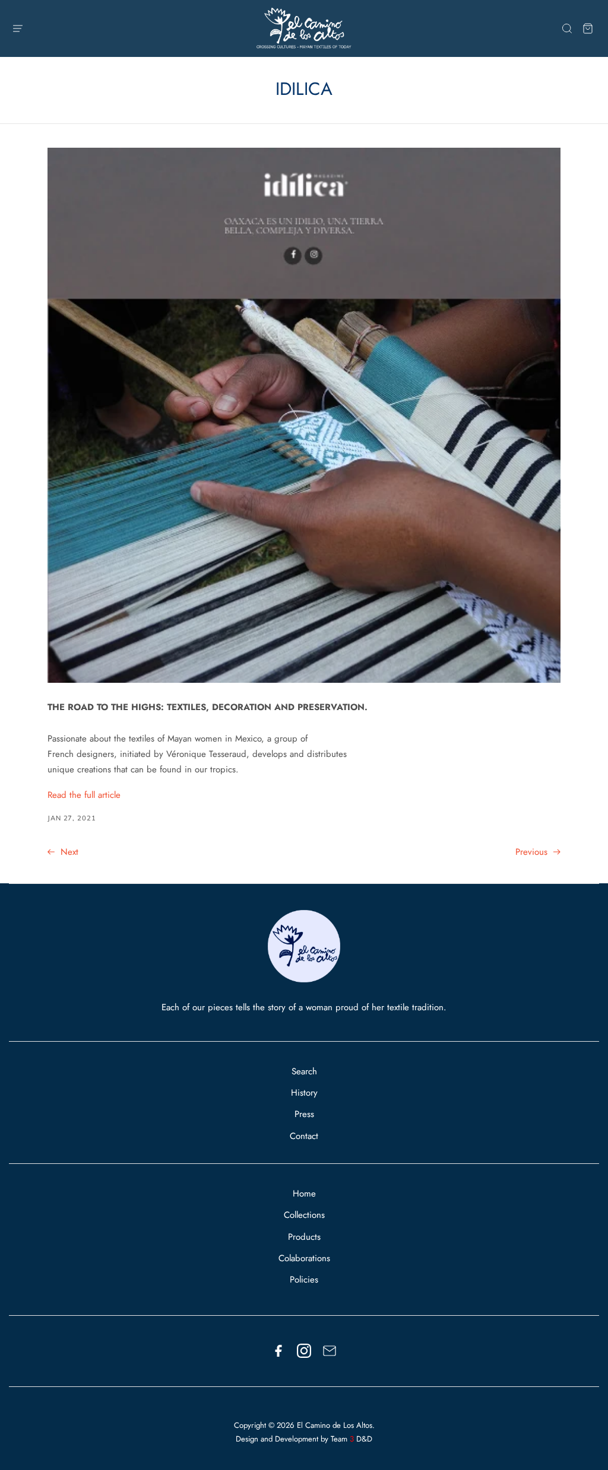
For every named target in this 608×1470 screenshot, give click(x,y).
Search (304, 1071)
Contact (304, 1136)
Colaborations (304, 1258)
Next (68, 851)
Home (304, 1193)
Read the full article (84, 794)
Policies (304, 1279)
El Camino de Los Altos (334, 1425)
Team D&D (351, 1438)
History (304, 1092)
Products (304, 1236)
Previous (532, 851)
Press (304, 1114)
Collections (304, 1214)
